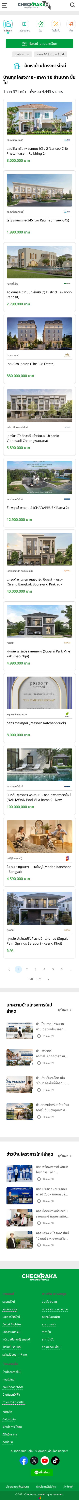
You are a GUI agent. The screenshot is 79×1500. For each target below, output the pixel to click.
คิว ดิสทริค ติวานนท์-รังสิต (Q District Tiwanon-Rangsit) (39, 295)
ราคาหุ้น (46, 1332)
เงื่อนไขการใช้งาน (12, 1427)
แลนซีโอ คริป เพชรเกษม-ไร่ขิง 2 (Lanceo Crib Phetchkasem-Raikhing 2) (37, 151)
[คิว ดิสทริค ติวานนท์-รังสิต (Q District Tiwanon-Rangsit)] (39, 262)
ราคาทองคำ (49, 1324)
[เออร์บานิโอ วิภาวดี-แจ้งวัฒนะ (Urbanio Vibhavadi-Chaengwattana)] (39, 406)
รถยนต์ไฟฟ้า (9, 1309)
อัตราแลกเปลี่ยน (51, 1347)
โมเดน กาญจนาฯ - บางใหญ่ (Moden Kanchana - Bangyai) (39, 869)
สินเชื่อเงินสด (49, 1302)
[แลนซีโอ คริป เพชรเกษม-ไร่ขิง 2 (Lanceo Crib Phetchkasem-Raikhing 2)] (39, 119)
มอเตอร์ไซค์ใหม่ (11, 1317)
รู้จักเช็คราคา (9, 1434)
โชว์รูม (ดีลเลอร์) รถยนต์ (16, 1339)
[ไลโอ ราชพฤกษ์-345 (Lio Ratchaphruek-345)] (39, 191)
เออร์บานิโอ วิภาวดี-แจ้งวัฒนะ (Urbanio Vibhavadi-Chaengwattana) (33, 438)
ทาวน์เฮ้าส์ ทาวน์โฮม (13, 1402)
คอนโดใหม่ (8, 1379)
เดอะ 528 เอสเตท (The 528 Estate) (30, 364)
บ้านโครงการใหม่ (11, 1372)
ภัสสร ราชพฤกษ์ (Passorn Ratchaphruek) (36, 723)
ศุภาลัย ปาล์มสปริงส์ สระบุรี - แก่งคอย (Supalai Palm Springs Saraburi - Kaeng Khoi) (38, 941)
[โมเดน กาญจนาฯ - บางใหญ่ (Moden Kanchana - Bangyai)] (39, 837)
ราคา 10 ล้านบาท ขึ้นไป (50, 54)
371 (39, 979)
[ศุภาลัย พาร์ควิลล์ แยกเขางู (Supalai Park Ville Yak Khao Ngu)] (39, 622)
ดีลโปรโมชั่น (9, 1419)
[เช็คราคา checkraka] (32, 5)
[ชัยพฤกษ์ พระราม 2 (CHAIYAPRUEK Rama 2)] (39, 478)
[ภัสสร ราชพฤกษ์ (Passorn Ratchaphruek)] (39, 693)
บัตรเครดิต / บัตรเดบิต (55, 1309)
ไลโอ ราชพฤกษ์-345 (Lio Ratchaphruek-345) (38, 220)
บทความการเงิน (11, 1332)
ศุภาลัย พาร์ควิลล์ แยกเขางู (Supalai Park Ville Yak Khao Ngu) (38, 654)
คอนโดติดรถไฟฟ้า (12, 1387)
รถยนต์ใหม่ (8, 1302)
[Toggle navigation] (4, 5)
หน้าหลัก (7, 1412)
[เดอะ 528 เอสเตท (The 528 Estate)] (39, 334)
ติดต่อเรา (7, 1442)
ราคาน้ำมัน (48, 1339)
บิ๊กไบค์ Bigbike (11, 1324)
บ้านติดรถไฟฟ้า (11, 1395)
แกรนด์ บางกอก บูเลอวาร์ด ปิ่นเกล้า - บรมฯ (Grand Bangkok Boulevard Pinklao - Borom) (35, 582)
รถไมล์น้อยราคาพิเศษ (14, 1355)
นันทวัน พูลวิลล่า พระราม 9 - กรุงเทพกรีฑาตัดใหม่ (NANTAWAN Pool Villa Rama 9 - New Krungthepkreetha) (39, 798)
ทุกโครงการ (22, 54)
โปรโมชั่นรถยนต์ (11, 1347)
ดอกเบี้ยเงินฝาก (51, 1317)
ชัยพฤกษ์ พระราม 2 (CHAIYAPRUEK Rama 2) (38, 507)
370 (30, 979)
